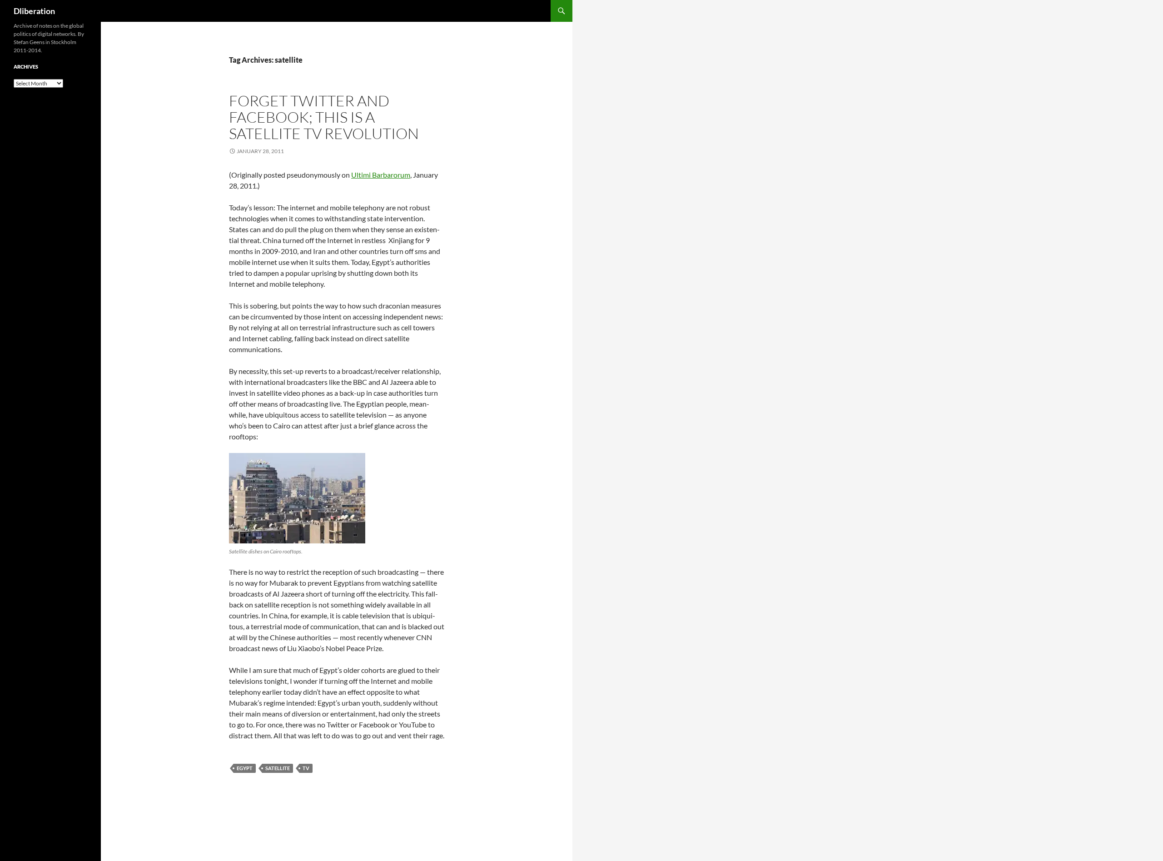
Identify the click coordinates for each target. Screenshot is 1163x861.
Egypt (245, 768)
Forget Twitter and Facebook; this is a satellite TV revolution (324, 117)
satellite (277, 768)
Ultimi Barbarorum (380, 174)
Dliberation (34, 11)
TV (306, 768)
